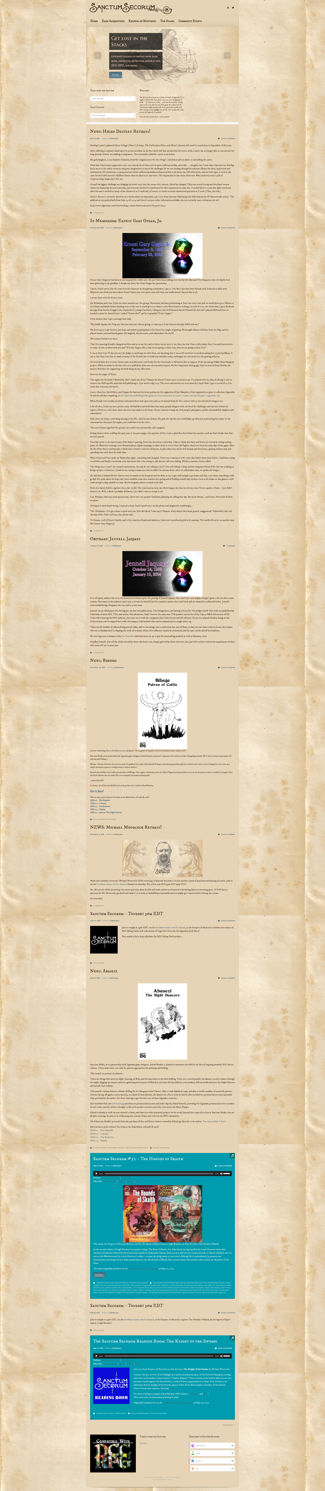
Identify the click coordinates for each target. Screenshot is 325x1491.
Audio (112, 1283)
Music (139, 1283)
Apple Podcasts (110, 1181)
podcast (101, 963)
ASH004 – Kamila (97, 809)
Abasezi (156, 1148)
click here (194, 1393)
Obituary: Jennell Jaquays (115, 539)
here (205, 1393)
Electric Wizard (136, 1285)
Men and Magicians (122, 1283)
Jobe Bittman (198, 1285)
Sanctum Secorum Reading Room (114, 1413)
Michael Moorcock (143, 1413)
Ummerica (198, 1292)
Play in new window (110, 1177)
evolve (146, 1477)
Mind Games (185, 1288)
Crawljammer (97, 1285)
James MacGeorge (176, 1285)
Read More (99, 1275)
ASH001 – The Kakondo (100, 800)
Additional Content (99, 1148)
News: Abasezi (103, 971)
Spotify (121, 1181)
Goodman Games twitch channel (111, 884)
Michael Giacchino (174, 1288)
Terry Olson (214, 1290)
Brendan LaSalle (224, 1283)
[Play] (96, 1173)
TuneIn (130, 1181)
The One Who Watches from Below (110, 1292)
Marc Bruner (145, 1288)
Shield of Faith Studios (171, 1290)
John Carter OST (209, 1285)
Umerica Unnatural (187, 1292)
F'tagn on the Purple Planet (151, 1285)
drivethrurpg (118, 1103)
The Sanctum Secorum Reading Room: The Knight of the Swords (155, 1341)
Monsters (121, 1148)
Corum (133, 1413)
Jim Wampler (188, 1285)
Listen (114, 72)
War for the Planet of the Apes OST (214, 1292)
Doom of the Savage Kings (112, 1285)
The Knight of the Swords (158, 1413)
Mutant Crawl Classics (212, 1288)
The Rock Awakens (141, 1292)
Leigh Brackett (127, 1288)
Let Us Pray (136, 1288)
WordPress (177, 1477)
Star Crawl (205, 1290)
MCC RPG (163, 1288)
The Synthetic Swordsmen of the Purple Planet (164, 1292)
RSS (137, 1181)
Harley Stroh (165, 1285)
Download (125, 1177)
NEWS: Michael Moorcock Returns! (126, 827)
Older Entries (228, 1425)
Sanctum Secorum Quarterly (142, 1290)
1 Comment (230, 546)
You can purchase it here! (214, 1121)
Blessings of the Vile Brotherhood (206, 1283)
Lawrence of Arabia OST (113, 1288)
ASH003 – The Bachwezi (100, 806)
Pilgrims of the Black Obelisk (122, 1290)
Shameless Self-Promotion (107, 819)
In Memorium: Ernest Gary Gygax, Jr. (126, 221)
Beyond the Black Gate (171, 1283)
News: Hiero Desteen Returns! (120, 131)
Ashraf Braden (112, 1148)
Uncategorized (98, 213)
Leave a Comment (228, 138)
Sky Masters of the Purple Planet (190, 1290)
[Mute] (221, 1173)
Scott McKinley (157, 1290)
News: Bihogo (103, 660)
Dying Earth (126, 1285)
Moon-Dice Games (197, 1288)
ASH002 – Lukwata (98, 803)
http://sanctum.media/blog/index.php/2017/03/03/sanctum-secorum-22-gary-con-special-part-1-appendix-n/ (169, 395)
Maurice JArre (154, 1288)
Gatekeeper (114, 138)
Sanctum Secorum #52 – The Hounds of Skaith (138, 1159)
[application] (162, 1173)
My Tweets (143, 1443)
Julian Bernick (220, 1285)
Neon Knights (226, 1288)
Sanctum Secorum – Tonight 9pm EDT (126, 914)
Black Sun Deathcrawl (187, 1283)
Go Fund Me (128, 636)
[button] (97, 55)
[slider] (227, 1173)
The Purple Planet (128, 1292)
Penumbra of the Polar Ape (102, 1290)
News (95, 819)
